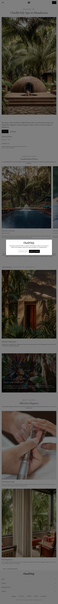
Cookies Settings (23, 251)
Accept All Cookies (34, 251)
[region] (29, 247)
